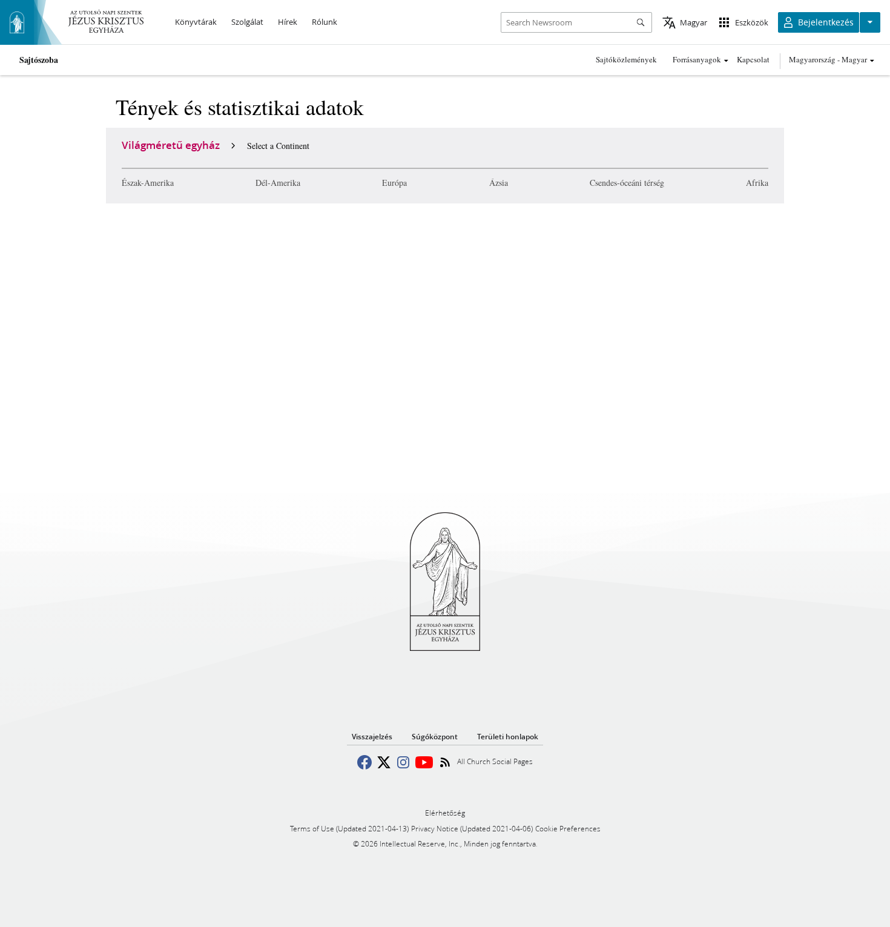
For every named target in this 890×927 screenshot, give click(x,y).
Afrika (757, 182)
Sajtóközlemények (626, 59)
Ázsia (498, 182)
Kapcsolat (753, 59)
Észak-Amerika (148, 182)
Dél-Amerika (277, 182)
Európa (394, 182)
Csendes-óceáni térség (627, 182)
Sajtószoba (38, 60)
